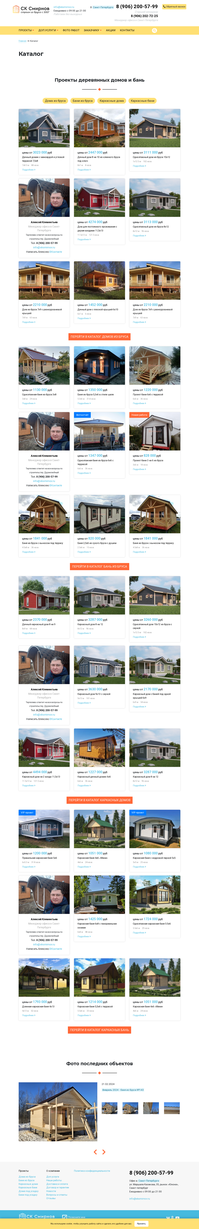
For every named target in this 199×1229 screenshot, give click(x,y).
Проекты (25, 30)
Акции (111, 30)
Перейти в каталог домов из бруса (99, 336)
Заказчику (92, 30)
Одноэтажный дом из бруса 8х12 (151, 226)
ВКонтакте (56, 251)
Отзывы (51, 1198)
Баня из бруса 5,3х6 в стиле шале (96, 394)
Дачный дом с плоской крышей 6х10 (98, 309)
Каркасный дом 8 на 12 (90, 624)
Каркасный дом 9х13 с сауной (94, 694)
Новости (51, 1191)
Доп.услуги (47, 30)
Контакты (127, 30)
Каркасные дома (28, 1183)
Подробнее (28, 169)
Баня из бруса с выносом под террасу (42, 543)
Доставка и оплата (57, 1183)
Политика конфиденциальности (92, 1170)
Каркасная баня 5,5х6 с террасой (95, 1006)
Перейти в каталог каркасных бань (99, 1030)
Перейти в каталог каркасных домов (99, 800)
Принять (141, 1223)
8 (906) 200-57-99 (137, 6)
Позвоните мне (76, 1217)
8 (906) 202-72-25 (144, 16)
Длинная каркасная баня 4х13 (38, 1006)
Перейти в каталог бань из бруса (99, 566)
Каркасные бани (28, 1187)
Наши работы (54, 1180)
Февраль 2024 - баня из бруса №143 (123, 1089)
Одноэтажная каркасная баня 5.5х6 (152, 923)
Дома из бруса (27, 1176)
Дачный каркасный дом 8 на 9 (38, 624)
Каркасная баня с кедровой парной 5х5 (154, 858)
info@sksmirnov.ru (64, 7)
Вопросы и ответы (56, 1194)
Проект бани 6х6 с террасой (148, 394)
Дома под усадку (28, 1191)
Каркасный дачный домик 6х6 (94, 776)
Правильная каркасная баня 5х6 (39, 858)
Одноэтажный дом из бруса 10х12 (151, 157)
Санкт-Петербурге (103, 7)
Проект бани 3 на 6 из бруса (148, 460)
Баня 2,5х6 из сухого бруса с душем (97, 543)
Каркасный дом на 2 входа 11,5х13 (41, 776)
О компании (53, 1170)
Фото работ (71, 30)
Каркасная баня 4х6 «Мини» (93, 858)
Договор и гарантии (57, 1187)
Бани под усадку (28, 1194)
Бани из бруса (26, 1180)
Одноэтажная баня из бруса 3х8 (39, 394)
